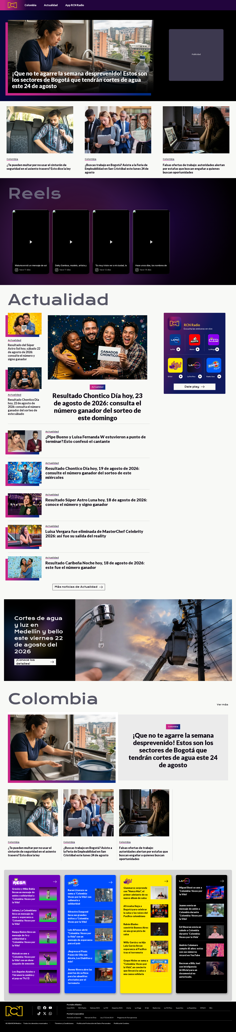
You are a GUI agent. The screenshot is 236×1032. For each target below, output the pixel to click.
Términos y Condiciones (64, 1023)
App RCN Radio (74, 5)
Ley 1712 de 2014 (106, 1017)
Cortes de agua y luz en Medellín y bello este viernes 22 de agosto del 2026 (38, 634)
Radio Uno (156, 1008)
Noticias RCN (95, 1008)
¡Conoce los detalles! (25, 662)
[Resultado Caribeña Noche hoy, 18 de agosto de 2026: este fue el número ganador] (25, 567)
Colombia (30, 5)
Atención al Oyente (74, 1017)
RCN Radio (82, 1008)
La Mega (138, 1008)
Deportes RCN (117, 1008)
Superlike (179, 1008)
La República (191, 1008)
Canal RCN (70, 1008)
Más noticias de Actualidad (76, 586)
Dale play (191, 386)
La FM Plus (168, 1008)
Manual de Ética (90, 1017)
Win (210, 1008)
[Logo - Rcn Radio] (12, 5)
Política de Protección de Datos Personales (94, 1023)
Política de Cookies (121, 1023)
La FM (106, 1008)
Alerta (128, 1008)
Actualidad (51, 5)
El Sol (147, 1008)
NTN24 (202, 1008)
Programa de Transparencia (127, 1017)
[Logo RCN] (14, 1011)
